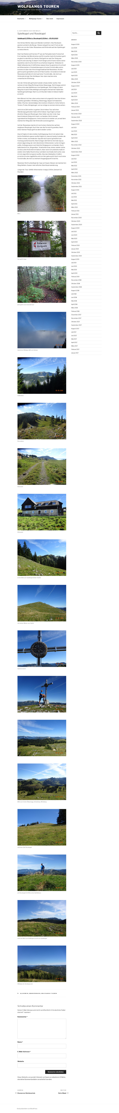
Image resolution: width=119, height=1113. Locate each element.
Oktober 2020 (75, 221)
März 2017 (74, 346)
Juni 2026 (74, 48)
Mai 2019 (74, 269)
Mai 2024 (74, 96)
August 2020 (75, 228)
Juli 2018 (73, 294)
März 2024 (74, 103)
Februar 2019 (75, 276)
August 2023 (75, 124)
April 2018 (74, 304)
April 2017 (74, 342)
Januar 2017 (74, 353)
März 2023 (74, 141)
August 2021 (75, 190)
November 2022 (76, 145)
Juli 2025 (74, 68)
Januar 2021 (74, 214)
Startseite (20, 18)
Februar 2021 (75, 211)
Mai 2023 (74, 134)
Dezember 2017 (76, 314)
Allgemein (24, 993)
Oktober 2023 (75, 117)
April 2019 (74, 273)
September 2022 (76, 152)
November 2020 (76, 217)
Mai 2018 (74, 301)
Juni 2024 (74, 93)
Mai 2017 (74, 339)
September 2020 (76, 224)
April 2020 (74, 242)
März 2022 (74, 172)
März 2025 (74, 79)
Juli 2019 (73, 262)
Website (20, 1061)
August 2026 (75, 44)
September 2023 (76, 120)
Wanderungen (35, 993)
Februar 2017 (75, 349)
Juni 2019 (74, 266)
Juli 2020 (74, 231)
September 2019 (76, 256)
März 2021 (74, 207)
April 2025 (74, 75)
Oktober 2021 (75, 183)
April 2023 (74, 138)
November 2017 (76, 318)
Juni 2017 (74, 335)
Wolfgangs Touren (38, 6)
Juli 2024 (74, 89)
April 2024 (74, 100)
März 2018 (74, 308)
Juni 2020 (74, 235)
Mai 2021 (74, 200)
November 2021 (76, 179)
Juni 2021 (74, 197)
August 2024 (75, 86)
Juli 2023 (74, 127)
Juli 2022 (74, 159)
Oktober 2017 (75, 321)
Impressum (60, 18)
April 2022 (74, 169)
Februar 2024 (75, 107)
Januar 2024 (75, 110)
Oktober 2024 (75, 82)
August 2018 (75, 290)
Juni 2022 (74, 162)
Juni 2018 (74, 297)
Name (20, 1042)
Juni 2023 (74, 131)
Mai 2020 (74, 238)
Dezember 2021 (76, 176)
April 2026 (74, 55)
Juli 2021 (73, 193)
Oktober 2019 (75, 252)
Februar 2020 (75, 245)
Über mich (49, 18)
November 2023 (76, 113)
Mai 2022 (74, 165)
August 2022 (75, 155)
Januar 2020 (75, 249)
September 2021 (76, 186)
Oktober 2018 (75, 283)
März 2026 (74, 58)
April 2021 (74, 204)
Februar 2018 (75, 311)
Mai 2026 (74, 51)
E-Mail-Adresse (24, 1052)
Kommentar (22, 1017)
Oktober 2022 (75, 148)
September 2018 (76, 287)
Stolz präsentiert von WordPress (27, 1108)
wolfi (38, 31)
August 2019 (75, 259)
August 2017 (75, 328)
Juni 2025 (74, 72)
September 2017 (76, 325)
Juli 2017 (73, 332)
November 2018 (76, 280)
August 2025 (75, 65)
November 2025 (76, 61)
